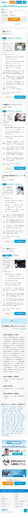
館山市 (17, 425)
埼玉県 (15, 433)
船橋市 (19, 411)
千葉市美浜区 (20, 406)
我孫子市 (8, 417)
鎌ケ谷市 (23, 415)
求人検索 (16, 493)
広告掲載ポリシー (4, 501)
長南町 (19, 429)
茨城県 (11, 433)
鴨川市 (3, 431)
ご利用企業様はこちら (19, 506)
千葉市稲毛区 (5, 408)
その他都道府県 (5, 435)
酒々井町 (11, 419)
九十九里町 (13, 423)
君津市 (13, 425)
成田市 (15, 417)
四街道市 (15, 411)
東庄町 (7, 421)
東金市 (22, 421)
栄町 (7, 419)
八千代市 (17, 413)
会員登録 (13, 2)
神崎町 (23, 419)
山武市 (18, 421)
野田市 (10, 415)
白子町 (11, 429)
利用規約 (16, 498)
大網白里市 (16, 427)
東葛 (21, 413)
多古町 (3, 421)
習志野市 (4, 413)
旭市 (15, 421)
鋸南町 (21, 425)
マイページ (3, 496)
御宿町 (17, 431)
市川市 (8, 413)
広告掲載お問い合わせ (5, 503)
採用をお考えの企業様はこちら (10, 5)
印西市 (3, 417)
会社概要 (16, 496)
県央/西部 (10, 411)
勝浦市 (23, 429)
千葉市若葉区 (20, 408)
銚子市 (15, 419)
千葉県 (3, 406)
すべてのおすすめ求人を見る (19, 328)
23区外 (7, 433)
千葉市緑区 (4, 411)
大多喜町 (13, 431)
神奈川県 (20, 433)
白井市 (18, 415)
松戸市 (3, 415)
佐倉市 (19, 417)
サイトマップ (3, 506)
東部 (12, 417)
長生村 (7, 429)
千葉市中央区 (13, 406)
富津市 (3, 427)
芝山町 (3, 423)
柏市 (7, 415)
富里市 (23, 417)
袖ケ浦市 (9, 425)
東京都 (21, 431)
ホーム (2, 493)
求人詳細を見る (20, 97)
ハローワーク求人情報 (18, 388)
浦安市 (12, 413)
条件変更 (15, 19)
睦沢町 (3, 429)
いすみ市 (8, 431)
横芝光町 (8, 423)
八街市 (3, 419)
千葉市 (7, 406)
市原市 (21, 423)
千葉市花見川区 (12, 408)
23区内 (3, 433)
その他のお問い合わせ (19, 503)
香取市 (19, 419)
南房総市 (8, 427)
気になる (9, 97)
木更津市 (4, 425)
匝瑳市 (11, 421)
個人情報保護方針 (4, 498)
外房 (12, 427)
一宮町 (21, 427)
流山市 (14, 415)
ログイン (20, 2)
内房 (18, 423)
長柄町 (15, 429)
